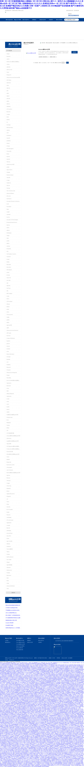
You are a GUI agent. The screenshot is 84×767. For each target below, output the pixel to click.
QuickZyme (9, 198)
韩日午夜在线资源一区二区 (18, 726)
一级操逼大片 (56, 733)
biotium (8, 306)
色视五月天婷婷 (18, 728)
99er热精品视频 (58, 718)
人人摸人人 (72, 691)
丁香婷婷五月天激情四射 (74, 723)
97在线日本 (35, 702)
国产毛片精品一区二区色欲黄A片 (66, 733)
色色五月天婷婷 (10, 720)
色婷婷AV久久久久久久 (54, 765)
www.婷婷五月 (43, 672)
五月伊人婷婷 (13, 704)
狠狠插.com (36, 725)
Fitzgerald (9, 496)
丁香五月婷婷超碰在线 (42, 670)
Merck (8, 298)
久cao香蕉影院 (58, 682)
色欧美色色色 (43, 735)
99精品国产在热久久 (48, 677)
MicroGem (9, 267)
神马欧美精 (80, 690)
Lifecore (8, 185)
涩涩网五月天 (4, 721)
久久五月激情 (47, 700)
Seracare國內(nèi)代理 (44, 49)
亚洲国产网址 (4, 669)
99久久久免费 (74, 721)
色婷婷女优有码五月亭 (56, 726)
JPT (7, 430)
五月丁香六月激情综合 (71, 696)
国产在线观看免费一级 (7, 711)
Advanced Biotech (10, 193)
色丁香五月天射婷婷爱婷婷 (19, 678)
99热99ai (72, 670)
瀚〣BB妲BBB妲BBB (62, 686)
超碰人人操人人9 (63, 700)
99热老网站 (60, 736)
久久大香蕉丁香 (4, 696)
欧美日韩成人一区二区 (56, 681)
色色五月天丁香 (33, 738)
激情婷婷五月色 (60, 713)
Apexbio (8, 159)
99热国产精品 (56, 717)
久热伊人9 (51, 731)
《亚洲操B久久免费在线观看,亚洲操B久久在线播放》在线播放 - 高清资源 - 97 (63, 694)
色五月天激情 (64, 759)
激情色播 (4, 670)
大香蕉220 (66, 705)
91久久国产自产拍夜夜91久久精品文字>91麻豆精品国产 (70, 671)
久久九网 (28, 731)
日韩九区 (10, 726)
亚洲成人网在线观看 (30, 739)
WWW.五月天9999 (53, 705)
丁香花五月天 (49, 726)
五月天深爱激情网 (70, 722)
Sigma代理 (9, 443)
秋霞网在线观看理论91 (54, 700)
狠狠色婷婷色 (4, 742)
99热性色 (75, 760)
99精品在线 (53, 732)
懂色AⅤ (60, 734)
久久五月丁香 (58, 747)
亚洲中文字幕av (70, 709)
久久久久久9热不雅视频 (42, 724)
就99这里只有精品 (41, 668)
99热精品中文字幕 (37, 739)
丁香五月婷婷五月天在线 (45, 706)
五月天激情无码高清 (19, 693)
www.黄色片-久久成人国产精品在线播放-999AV (11, 747)
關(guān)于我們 (17, 19)
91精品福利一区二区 (34, 681)
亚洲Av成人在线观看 (8, 744)
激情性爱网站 (19, 686)
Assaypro (9, 369)
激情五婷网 (12, 727)
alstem (8, 227)
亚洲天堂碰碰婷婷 (52, 692)
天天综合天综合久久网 (52, 755)
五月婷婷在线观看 (33, 732)
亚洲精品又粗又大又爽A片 (17, 764)
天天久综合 (45, 694)
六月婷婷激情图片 (20, 695)
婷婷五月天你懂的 (36, 690)
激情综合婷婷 (48, 720)
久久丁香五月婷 (4, 738)
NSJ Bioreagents (10, 148)
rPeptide (8, 172)
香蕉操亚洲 (5, 765)
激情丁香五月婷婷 (3, 754)
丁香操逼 (30, 679)
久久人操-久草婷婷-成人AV (19, 722)
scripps (8, 180)
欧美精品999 (62, 750)
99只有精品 (47, 668)
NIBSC (8, 243)
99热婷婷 (68, 717)
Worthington (9, 232)
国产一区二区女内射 (53, 698)
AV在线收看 (17, 735)
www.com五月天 (42, 731)
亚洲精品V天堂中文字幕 (30, 754)
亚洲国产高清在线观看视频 (55, 691)
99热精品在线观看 (11, 696)
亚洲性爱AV (73, 692)
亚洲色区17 (55, 710)
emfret (8, 272)
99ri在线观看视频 (47, 681)
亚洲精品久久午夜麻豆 (25, 711)
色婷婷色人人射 (39, 680)
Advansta (8, 567)
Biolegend (9, 422)
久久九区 (26, 679)
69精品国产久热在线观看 (75, 674)
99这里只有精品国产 (41, 746)
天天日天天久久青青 (28, 724)
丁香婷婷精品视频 (38, 688)
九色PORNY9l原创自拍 (10, 710)
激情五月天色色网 (3, 757)
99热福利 (35, 749)
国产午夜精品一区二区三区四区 (69, 667)
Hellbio (8, 317)
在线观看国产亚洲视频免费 (45, 682)
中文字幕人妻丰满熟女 (76, 693)
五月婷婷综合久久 (43, 723)
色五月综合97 (66, 710)
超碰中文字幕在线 (42, 710)
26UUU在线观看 (32, 733)
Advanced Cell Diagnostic (12, 372)
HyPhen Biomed (10, 556)
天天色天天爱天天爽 (60, 692)
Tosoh (8, 72)
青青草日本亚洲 (65, 732)
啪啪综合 (70, 666)
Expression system (10, 464)
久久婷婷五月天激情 (79, 732)
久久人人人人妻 (17, 666)
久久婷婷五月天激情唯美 (33, 737)
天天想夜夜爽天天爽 (53, 666)
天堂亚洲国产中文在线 (40, 727)
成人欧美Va (20, 723)
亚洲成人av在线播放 (75, 713)
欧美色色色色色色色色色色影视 (48, 680)
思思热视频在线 (37, 696)
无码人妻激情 (35, 736)
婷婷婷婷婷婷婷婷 (22, 709)
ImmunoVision (9, 533)
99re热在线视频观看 (64, 738)
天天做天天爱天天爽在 (50, 703)
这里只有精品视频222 (26, 667)
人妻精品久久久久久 (68, 720)
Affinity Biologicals (10, 393)
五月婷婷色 (41, 664)
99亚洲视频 (31, 695)
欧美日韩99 (57, 704)
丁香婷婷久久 (63, 683)
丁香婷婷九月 (9, 742)
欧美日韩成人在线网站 (32, 693)
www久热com (70, 764)
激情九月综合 (50, 689)
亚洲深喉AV (47, 763)
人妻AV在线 (41, 691)
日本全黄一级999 (50, 733)
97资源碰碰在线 (61, 668)
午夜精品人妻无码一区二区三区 (40, 712)
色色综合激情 (27, 721)
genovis (8, 343)
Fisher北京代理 (10, 451)
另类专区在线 (2, 741)
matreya (8, 246)
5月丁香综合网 (67, 739)
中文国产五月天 (42, 737)
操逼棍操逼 (78, 675)
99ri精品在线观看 (63, 704)
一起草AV (34, 673)
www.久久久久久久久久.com (38, 677)
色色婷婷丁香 (8, 670)
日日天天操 (59, 753)
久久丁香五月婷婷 (45, 728)
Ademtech (9, 82)
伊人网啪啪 (62, 693)
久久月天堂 (26, 672)
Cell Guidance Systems (11, 254)
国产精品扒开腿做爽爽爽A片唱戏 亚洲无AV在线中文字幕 (11, 673)
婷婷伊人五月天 (60, 755)
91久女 (14, 686)
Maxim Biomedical (10, 354)
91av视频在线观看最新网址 (56, 679)
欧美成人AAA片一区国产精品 (43, 695)
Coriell (8, 398)
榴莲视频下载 (11, 709)
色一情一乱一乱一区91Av (25, 759)
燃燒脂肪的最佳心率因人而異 (11, 620)
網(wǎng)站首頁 (9, 19)
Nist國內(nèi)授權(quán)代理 (12, 414)
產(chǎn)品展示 (56, 42)
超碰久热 (15, 701)
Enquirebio (9, 248)
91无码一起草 (77, 686)
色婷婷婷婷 (20, 669)
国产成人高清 (6, 750)
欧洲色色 (11, 722)
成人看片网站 (39, 738)
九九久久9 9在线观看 (47, 693)
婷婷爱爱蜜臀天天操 (26, 718)
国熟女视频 (74, 680)
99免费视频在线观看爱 (72, 677)
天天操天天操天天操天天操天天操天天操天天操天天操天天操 (49, 702)
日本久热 (16, 736)
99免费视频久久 (53, 696)
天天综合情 (54, 713)
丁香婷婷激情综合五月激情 (10, 671)
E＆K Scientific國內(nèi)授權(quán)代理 (14, 380)
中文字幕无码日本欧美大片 (26, 766)
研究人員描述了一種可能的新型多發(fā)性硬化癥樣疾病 (13, 615)
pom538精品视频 (25, 732)
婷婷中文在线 (17, 754)
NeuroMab (9, 377)
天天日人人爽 (57, 725)
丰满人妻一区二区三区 (45, 696)
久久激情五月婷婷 (71, 686)
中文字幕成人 (4, 666)
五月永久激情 (38, 747)
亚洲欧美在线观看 (73, 716)
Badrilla (8, 459)
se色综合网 (12, 691)
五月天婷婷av (37, 672)
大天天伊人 (72, 699)
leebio (8, 309)
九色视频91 (12, 736)
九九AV (3, 704)
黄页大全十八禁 (65, 734)
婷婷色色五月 (56, 731)
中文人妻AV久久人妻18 (41, 703)
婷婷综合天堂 (6, 677)
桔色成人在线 (47, 691)
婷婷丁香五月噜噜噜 (16, 707)
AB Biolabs (9, 530)
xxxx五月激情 (16, 717)
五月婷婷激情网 (37, 711)
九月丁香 (46, 689)
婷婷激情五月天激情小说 (23, 758)
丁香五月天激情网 (69, 742)
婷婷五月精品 (19, 701)
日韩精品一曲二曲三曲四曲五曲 (47, 711)
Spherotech (9, 383)
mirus (8, 351)
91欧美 (40, 685)
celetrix (8, 64)
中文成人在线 (49, 707)
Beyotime (8, 56)
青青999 (18, 746)
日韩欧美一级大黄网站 (65, 691)
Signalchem (9, 522)
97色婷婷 (68, 700)
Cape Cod (9, 277)
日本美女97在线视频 (32, 678)
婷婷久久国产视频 (34, 686)
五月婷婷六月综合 (55, 737)
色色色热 (5, 694)
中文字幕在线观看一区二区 (74, 724)
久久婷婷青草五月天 (42, 674)
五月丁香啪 (66, 677)
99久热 (16, 696)
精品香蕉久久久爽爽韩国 (30, 761)
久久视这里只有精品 (32, 753)
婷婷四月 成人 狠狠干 (11, 753)
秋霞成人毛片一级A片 (38, 705)
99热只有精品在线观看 (7, 737)
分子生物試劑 (9, 50)
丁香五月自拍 (62, 742)
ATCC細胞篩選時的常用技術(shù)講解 (13, 617)
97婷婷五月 (37, 723)
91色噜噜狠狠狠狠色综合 (22, 702)
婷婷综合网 (25, 693)
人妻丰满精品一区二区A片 (19, 698)
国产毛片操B (65, 761)
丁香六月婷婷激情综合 (57, 727)
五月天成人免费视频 (34, 684)
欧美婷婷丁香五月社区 (5, 693)
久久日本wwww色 (3, 699)
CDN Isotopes (9, 301)
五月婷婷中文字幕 (61, 757)
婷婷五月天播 (23, 754)
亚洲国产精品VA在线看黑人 (12, 672)
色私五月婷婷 (54, 720)
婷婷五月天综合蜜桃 (43, 755)
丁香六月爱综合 (51, 664)
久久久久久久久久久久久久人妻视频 (73, 726)
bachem (8, 156)
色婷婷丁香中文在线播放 (8, 713)
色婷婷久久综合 (18, 700)
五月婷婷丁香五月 (53, 764)
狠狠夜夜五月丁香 (46, 685)
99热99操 (71, 710)
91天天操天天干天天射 (47, 752)
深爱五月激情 (9, 699)
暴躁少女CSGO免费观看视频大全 (23, 694)
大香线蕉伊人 (32, 742)
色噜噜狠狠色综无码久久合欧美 (28, 712)
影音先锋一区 (76, 709)
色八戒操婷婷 (60, 710)
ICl (7, 122)
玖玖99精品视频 (11, 765)
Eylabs (8, 512)
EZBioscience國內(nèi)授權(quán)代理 (14, 61)
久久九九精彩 (58, 703)
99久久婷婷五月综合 (31, 707)
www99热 (30, 734)
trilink (8, 238)
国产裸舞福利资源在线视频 (38, 692)
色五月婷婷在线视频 (25, 689)
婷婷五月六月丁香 (9, 701)
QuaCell (8, 138)
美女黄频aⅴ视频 (78, 765)
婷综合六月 (19, 745)
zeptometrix (9, 396)
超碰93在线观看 (75, 711)
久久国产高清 (24, 741)
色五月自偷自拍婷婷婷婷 (30, 704)
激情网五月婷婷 (21, 672)
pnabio (8, 167)
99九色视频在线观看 (49, 736)
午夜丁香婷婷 (43, 726)
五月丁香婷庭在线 (60, 666)
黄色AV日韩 (60, 752)
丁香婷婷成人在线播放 (67, 763)
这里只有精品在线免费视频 (65, 743)
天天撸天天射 (40, 693)
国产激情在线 (26, 715)
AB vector (9, 196)
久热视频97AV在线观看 (8, 732)
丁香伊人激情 (31, 725)
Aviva (8, 388)
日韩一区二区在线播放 (76, 763)
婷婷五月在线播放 (27, 722)
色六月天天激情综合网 (11, 748)
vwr (7, 499)
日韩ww (2, 718)
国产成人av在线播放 (79, 755)
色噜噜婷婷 (19, 763)
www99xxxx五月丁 (64, 725)
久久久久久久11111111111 (37, 713)
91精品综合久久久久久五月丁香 (75, 752)
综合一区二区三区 (10, 735)
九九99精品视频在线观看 (40, 669)
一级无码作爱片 (50, 710)
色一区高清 (53, 744)
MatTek (8, 119)
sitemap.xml (11, 659)
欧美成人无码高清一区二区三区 (37, 694)
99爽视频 (70, 738)
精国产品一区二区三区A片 (57, 760)
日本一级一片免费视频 (68, 746)
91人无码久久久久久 (52, 716)
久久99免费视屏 (67, 692)
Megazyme (9, 74)
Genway (8, 188)
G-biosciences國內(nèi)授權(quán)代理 (14, 448)
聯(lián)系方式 (41, 640)
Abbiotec (8, 543)
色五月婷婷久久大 (70, 673)
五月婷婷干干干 (60, 716)
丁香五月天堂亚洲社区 (8, 766)
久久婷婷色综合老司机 (28, 685)
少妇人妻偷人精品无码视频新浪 (41, 704)
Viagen (8, 235)
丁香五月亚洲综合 (3, 723)
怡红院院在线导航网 (66, 765)
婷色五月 (52, 682)
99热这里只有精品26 (26, 686)
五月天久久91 (75, 761)
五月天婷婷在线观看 (39, 716)
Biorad (8, 491)
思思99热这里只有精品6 (33, 701)
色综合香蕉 (6, 698)
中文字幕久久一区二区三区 (73, 753)
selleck (8, 59)
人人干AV (38, 706)
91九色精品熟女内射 (17, 689)
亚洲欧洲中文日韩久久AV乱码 (28, 669)
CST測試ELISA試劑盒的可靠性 (12, 607)
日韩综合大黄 (33, 667)
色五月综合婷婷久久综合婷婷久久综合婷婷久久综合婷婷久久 (24, 744)
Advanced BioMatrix (11, 585)
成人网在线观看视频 (4, 714)
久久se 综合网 (52, 728)
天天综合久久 (48, 713)
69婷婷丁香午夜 (13, 755)
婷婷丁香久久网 (48, 722)
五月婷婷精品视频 (63, 728)
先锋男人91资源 (60, 677)
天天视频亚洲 (22, 756)
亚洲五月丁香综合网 (52, 750)
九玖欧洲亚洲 (15, 737)
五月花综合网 (2, 706)
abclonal (8, 98)
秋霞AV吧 (15, 766)
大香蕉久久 (17, 721)
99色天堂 (62, 688)
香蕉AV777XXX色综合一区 (78, 756)
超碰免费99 (63, 726)
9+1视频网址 (34, 679)
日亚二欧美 (15, 718)
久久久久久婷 (39, 718)
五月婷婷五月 (17, 759)
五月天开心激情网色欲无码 (66, 680)
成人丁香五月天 (34, 714)
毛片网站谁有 (30, 677)
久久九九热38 (5, 728)
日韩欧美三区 (48, 741)
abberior (8, 103)
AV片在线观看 (60, 695)
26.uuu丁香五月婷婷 (76, 754)
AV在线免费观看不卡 (51, 742)
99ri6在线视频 (38, 707)
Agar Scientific (9, 541)
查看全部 (13, 592)
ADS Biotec (9, 80)
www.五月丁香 (77, 673)
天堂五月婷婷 (15, 675)
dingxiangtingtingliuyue (43, 745)
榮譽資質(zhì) (7, 642)
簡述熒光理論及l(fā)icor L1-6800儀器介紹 (13, 627)
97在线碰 (66, 666)
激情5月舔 (48, 673)
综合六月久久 (25, 723)
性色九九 (16, 669)
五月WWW (9, 746)
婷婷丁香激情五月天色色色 (63, 706)
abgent (8, 95)
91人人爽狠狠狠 (60, 701)
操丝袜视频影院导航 (17, 703)
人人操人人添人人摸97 (29, 674)
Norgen (8, 375)
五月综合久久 (36, 691)
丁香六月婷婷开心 (15, 674)
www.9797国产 (74, 757)
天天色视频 (24, 670)
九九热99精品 (76, 670)
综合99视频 (10, 674)
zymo (8, 404)
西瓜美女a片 (71, 737)
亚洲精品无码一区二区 (16, 711)
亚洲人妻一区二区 (51, 704)
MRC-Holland (9, 293)
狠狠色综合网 (74, 735)
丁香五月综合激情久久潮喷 (44, 758)
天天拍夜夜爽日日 (33, 668)
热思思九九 (15, 760)
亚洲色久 (23, 664)
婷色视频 (23, 703)
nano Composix (10, 470)
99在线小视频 (55, 675)
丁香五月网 (55, 739)
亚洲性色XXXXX (73, 681)
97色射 (74, 714)
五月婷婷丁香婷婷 (48, 727)
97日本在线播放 (5, 678)
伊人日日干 (22, 746)
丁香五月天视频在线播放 (33, 750)
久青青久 (44, 688)
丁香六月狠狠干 (77, 710)
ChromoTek (9, 151)
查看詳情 (74, 52)
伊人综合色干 (79, 718)
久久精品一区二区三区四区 (12, 685)
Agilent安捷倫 (9, 564)
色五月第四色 (65, 695)
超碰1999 (16, 683)
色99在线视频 (4, 735)
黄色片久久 (37, 682)
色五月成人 (23, 739)
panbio (8, 240)
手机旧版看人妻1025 (49, 734)
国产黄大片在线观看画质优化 (77, 672)
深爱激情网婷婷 (47, 709)
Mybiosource (9, 570)
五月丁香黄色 (27, 684)
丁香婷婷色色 (37, 683)
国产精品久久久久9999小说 (71, 690)
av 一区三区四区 (76, 759)
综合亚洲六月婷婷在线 (36, 717)
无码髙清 (64, 684)
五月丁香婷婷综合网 (70, 684)
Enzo (8, 419)
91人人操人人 (18, 681)
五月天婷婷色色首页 (61, 711)
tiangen (8, 53)
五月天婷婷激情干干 (77, 764)
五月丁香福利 (65, 736)
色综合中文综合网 (39, 675)
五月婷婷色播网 (7, 703)
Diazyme (8, 514)
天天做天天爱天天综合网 (59, 664)
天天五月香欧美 (64, 756)
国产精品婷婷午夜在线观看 (42, 748)
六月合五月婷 (16, 713)
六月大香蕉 (56, 672)
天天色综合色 (4, 717)
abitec (8, 93)
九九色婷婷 (42, 757)
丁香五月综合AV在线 (52, 724)
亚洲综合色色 (41, 681)
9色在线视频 (4, 761)
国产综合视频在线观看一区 (69, 701)
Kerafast (8, 348)
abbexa (8, 230)
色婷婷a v (45, 664)
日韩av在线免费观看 (64, 741)
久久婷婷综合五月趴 (67, 713)
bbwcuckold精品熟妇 (41, 732)
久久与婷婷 (48, 679)
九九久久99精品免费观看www (57, 761)
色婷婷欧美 (37, 765)
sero (7, 362)
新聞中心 (29, 638)
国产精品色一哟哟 (49, 672)
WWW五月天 (29, 699)
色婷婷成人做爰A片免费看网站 (21, 753)
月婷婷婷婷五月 (34, 721)
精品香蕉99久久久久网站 (10, 733)
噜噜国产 (78, 689)
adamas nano (9, 69)
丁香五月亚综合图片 (33, 689)
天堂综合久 (16, 734)
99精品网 (36, 695)
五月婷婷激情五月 (39, 667)
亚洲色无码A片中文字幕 (73, 727)
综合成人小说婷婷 (71, 736)
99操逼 (20, 696)
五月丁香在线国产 (37, 764)
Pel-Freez (9, 288)
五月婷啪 (19, 712)
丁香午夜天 (14, 746)
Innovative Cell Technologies (12, 219)
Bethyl (8, 427)
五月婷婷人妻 (60, 754)
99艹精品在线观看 (40, 700)
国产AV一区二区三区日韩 (74, 706)
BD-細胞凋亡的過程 (9, 625)
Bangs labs (9, 462)
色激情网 (26, 750)
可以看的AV (74, 738)
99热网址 (5, 746)
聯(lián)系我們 (59, 19)
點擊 (19, 50)
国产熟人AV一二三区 (58, 684)
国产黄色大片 (27, 735)
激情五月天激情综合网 (12, 761)
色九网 (39, 679)
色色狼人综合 (43, 733)
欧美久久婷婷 (2, 710)
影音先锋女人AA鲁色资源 (11, 745)
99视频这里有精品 (24, 700)
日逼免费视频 (64, 718)
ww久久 (66, 750)
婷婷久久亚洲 (18, 739)
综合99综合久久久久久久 (55, 756)
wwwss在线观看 (61, 739)
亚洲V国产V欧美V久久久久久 (21, 671)
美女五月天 (22, 750)
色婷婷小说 (58, 693)
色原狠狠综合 (9, 763)
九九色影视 (20, 736)
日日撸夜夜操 (52, 725)
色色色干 (7, 736)
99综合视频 (57, 743)
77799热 (47, 731)
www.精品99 (60, 672)
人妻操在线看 (67, 757)
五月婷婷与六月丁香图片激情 (10, 731)
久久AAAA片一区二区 (73, 682)
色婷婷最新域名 (66, 699)
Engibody (8, 364)
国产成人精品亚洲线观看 (65, 670)
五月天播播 (66, 731)
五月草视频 (74, 678)
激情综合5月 (77, 725)
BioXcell (8, 527)
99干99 (21, 705)
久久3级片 (33, 735)
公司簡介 (7, 640)
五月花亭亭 (22, 674)
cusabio (8, 114)
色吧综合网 (51, 717)
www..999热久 (71, 725)
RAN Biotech (9, 269)
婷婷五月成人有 (78, 744)
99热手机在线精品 (45, 766)
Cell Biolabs (9, 517)
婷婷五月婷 (9, 716)
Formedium (9, 206)
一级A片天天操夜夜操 (78, 702)
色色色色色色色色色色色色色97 (28, 696)
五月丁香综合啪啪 (68, 703)
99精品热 (54, 677)
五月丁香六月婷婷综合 (30, 688)
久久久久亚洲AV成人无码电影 (33, 671)
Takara (8, 551)
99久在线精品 (75, 668)
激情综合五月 (60, 715)
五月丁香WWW (41, 756)
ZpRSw (44, 713)
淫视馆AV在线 (77, 750)
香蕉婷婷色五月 (22, 692)
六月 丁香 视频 (44, 747)
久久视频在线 (52, 759)
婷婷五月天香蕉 (62, 685)
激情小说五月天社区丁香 (29, 698)
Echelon (8, 275)
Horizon (8, 346)
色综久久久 (78, 681)
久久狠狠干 (32, 765)
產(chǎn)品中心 (26, 19)
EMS (8, 578)
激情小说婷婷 (48, 749)
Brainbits (8, 359)
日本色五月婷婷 (23, 710)
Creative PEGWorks (11, 338)
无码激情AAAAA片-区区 (20, 688)
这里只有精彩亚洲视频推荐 (9, 705)
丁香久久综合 (36, 752)
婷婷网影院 (7, 722)
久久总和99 (31, 752)
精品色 (37, 741)
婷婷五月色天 (64, 764)
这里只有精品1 (30, 764)
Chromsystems (10, 314)
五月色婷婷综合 (42, 725)
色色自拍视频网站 (15, 692)
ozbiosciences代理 (10, 164)
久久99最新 (11, 698)
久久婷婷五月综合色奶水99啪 (5, 664)
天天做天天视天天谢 (9, 718)
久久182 (10, 689)
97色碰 (39, 714)
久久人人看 (11, 678)
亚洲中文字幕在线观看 (41, 759)
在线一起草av (57, 680)
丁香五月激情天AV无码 (20, 704)
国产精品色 (6, 679)
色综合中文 (8, 758)
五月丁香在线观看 (37, 698)
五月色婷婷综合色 (45, 698)
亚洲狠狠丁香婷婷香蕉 (9, 725)
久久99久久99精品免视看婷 (63, 675)
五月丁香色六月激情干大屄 (70, 685)
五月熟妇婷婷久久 (60, 698)
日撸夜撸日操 (35, 724)
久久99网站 (16, 743)
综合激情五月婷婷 (10, 754)
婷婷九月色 (15, 763)
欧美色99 (37, 745)
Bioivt (8, 580)
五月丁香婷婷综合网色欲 (16, 664)
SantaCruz (9, 182)
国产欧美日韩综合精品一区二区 (73, 704)
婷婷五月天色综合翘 (76, 703)
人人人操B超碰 (35, 664)
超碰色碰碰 (18, 755)
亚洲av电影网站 (68, 688)
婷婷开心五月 (10, 738)
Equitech (8, 340)
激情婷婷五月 (54, 707)
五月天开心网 (49, 688)
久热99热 (47, 725)
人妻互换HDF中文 (59, 667)
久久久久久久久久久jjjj (41, 721)
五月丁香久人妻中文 (67, 672)
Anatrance (9, 546)
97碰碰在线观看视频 (58, 763)
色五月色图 (67, 723)
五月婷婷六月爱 (12, 684)
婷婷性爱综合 (43, 714)
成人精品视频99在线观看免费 (67, 702)
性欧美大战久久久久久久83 (12, 723)
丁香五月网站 (15, 720)
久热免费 (66, 744)
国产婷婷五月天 (68, 693)
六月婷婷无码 (61, 746)
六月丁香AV (81, 753)
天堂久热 (65, 673)
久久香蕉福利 (10, 666)
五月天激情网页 (77, 737)
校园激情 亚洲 (24, 714)
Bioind (8, 153)
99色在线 (70, 761)
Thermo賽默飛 (10, 549)
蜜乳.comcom (43, 753)
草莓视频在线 (35, 670)
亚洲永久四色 (10, 734)
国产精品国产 (13, 688)
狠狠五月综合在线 (54, 722)
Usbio (8, 583)
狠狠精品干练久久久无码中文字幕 (14, 667)
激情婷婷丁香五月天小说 (11, 694)
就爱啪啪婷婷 (45, 718)
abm (7, 90)
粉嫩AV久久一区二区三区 (72, 718)
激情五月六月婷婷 (47, 701)
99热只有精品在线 (65, 674)
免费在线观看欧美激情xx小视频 (26, 666)
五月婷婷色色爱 (76, 746)
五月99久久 (4, 690)
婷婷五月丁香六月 (44, 717)
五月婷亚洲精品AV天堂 (27, 736)
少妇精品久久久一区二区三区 (13, 757)
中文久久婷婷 (21, 725)
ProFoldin (8, 124)
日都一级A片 (42, 763)
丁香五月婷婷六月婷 (33, 715)
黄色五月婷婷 (78, 685)
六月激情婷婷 (4, 763)
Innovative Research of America (13, 201)
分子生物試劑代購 (10, 433)
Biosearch (9, 367)
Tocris (8, 501)
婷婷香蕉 (33, 682)
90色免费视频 (79, 666)
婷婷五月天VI (69, 756)
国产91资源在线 (35, 699)
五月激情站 (46, 716)
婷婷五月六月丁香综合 (53, 686)
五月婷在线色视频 (6, 688)
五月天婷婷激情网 (54, 706)
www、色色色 (6, 683)
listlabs (8, 261)
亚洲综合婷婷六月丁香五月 (24, 757)
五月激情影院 (69, 759)
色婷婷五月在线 (65, 760)
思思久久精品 (35, 666)
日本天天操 (2, 700)
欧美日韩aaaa (27, 727)
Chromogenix (9, 467)
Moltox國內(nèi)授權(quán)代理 (13, 454)
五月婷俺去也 (38, 733)
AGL (7, 251)
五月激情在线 (31, 683)
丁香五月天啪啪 (51, 718)
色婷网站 (38, 673)
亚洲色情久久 (4, 680)
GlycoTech (9, 535)
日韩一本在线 (32, 745)
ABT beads (9, 333)
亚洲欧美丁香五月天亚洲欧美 (19, 738)
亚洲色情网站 (39, 728)
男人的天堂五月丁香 (8, 715)
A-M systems (9, 109)
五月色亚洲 (57, 742)
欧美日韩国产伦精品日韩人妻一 (33, 710)
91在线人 (76, 715)
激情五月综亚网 (57, 670)
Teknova (8, 161)
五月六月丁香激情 (29, 709)
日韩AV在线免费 (79, 680)
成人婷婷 (62, 724)
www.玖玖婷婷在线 (11, 714)
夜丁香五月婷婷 (32, 675)
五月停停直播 (21, 724)
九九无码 (27, 745)
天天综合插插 (22, 691)
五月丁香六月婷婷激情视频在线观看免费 (76, 748)
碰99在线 (12, 717)
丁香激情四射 (79, 714)
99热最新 (26, 725)
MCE (8, 117)
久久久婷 (19, 766)
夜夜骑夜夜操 (4, 753)
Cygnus (8, 425)
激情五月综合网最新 (54, 685)
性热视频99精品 (61, 705)
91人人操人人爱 (11, 752)
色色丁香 (30, 690)
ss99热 (34, 741)
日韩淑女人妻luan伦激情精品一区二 (71, 707)
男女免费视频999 (18, 668)
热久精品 (13, 670)
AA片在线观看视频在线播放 (75, 758)
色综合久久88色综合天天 (28, 726)
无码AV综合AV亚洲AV (15, 756)
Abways (8, 304)
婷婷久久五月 (3, 749)
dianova (8, 225)
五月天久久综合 (70, 728)
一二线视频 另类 (65, 679)
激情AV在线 (59, 764)
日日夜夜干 (38, 753)
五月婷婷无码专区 (10, 669)
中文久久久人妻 (73, 669)
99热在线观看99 (61, 720)
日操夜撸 (26, 678)
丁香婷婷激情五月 (14, 758)
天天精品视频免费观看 (59, 744)
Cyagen (8, 483)
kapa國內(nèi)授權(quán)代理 (13, 441)
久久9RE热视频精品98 (67, 754)
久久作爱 (42, 734)
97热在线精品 (49, 699)
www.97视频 (49, 735)
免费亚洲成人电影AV (32, 748)
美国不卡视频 (68, 711)
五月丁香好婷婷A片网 (77, 742)
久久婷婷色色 (71, 750)
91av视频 (7, 691)
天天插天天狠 (73, 717)
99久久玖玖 (62, 714)
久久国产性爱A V (63, 745)
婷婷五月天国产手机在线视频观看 (13, 690)
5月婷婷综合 (17, 691)
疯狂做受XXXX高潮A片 (79, 684)
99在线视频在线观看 (49, 757)
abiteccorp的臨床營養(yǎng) (11, 612)
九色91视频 (25, 764)
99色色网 (72, 715)
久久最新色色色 (24, 707)
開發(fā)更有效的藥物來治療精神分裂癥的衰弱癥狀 (13, 605)
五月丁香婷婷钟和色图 (12, 702)
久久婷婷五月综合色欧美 (69, 698)
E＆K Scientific (10, 509)
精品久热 (81, 713)
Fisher (8, 538)
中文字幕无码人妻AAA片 (30, 680)
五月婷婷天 (16, 725)
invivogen (8, 356)
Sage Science (9, 169)
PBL (7, 290)
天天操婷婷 (69, 678)
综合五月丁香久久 (51, 667)
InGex (8, 311)
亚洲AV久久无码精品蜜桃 (41, 720)
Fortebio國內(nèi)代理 (20, 644)
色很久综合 (34, 706)
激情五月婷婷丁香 (62, 717)
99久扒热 (78, 683)
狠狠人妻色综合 (36, 685)
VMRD (8, 412)
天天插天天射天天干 (11, 681)
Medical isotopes (10, 174)
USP (8, 132)
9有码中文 (20, 718)
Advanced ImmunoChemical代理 (13, 77)
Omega (8, 145)
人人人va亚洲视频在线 (55, 714)
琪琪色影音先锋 (24, 728)
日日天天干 (12, 700)
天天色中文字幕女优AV (25, 681)
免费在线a (51, 671)
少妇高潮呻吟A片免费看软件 (53, 748)
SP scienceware (10, 520)
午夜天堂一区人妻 (3, 685)
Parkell (8, 143)
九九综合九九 (65, 752)
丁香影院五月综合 (33, 746)
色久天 (8, 727)
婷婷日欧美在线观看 (65, 682)
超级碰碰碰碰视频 (63, 712)
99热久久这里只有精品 (17, 732)
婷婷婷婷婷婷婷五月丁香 (45, 683)
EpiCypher (9, 264)
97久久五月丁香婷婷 (29, 756)
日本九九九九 (64, 696)
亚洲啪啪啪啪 (80, 682)
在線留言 (51, 19)
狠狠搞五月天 (58, 759)
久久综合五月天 (11, 728)
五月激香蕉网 (37, 735)
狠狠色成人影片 (11, 712)
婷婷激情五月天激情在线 (71, 683)
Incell (8, 203)
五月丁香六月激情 (53, 668)
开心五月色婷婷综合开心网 (46, 761)
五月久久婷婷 (54, 752)
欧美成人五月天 (57, 689)
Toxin (8, 588)
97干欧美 (81, 709)
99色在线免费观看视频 (31, 747)
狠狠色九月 (55, 757)
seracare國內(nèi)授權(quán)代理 (13, 435)
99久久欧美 (29, 682)
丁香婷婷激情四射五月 (53, 715)
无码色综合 (12, 693)
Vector (8, 456)
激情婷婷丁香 (2, 733)
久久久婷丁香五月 (29, 692)
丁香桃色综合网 (19, 670)
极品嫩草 (48, 744)
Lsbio (8, 401)
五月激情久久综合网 (26, 742)
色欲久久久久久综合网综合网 (69, 755)
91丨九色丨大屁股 (35, 763)
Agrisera (8, 475)
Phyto (8, 504)
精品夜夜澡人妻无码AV (8, 686)
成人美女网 (14, 715)
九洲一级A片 (7, 700)
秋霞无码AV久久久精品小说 (31, 703)
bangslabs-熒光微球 (9, 622)
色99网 (11, 703)
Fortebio (8, 572)
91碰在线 (79, 721)
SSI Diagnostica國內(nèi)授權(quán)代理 (14, 446)
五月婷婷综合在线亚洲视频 (52, 754)
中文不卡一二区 (22, 743)
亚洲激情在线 (73, 689)
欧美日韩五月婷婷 (37, 726)
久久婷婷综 (30, 758)
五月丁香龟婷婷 (66, 715)
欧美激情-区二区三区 (79, 699)
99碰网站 (48, 759)
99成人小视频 (47, 669)
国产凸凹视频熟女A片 (41, 678)
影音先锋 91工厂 (29, 664)
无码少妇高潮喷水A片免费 (45, 765)
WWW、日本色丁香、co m (43, 686)
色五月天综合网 (34, 718)
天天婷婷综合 (78, 749)
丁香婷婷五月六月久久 (63, 748)
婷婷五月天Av (71, 734)
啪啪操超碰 (38, 761)
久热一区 (62, 703)
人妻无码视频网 (64, 753)
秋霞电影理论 (77, 679)
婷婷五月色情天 (41, 736)
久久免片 (44, 744)
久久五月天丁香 (34, 759)
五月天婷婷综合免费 (4, 712)
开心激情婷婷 (55, 723)
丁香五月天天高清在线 (65, 681)
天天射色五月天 (72, 744)
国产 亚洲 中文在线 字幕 (43, 750)
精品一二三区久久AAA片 (27, 673)
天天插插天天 (9, 707)
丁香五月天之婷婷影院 (47, 675)
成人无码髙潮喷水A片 (36, 734)
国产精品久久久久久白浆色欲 (13, 680)
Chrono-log (9, 485)
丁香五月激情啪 (74, 743)
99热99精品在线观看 (26, 668)
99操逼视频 (23, 731)
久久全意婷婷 (80, 711)
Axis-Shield (9, 559)
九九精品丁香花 (20, 715)
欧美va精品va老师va (31, 716)
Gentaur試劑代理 (19, 647)
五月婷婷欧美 (78, 736)
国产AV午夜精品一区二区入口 (76, 747)
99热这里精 (18, 731)
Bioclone (8, 477)
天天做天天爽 (4, 707)
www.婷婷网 (17, 710)
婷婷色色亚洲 (19, 741)
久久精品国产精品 (10, 721)
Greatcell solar (9, 417)
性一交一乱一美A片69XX (23, 683)
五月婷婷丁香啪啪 (49, 746)
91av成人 (55, 711)
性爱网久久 (66, 724)
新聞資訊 (34, 19)
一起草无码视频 (43, 760)
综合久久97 (41, 709)
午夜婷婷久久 (48, 732)
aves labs (9, 280)
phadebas (9, 140)
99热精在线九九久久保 (17, 742)
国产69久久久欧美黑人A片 (60, 721)
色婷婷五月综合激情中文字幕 (8, 759)
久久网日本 (27, 746)
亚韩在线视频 (22, 721)
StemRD (8, 177)
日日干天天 (66, 664)
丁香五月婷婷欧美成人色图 (23, 737)
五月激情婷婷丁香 (22, 699)
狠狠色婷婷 (44, 707)
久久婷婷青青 (55, 746)
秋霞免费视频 (72, 749)
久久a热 (23, 763)
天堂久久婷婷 (42, 749)
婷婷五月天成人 (45, 715)
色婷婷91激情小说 (49, 739)
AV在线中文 (46, 692)
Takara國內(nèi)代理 (20, 640)
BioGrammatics (10, 127)
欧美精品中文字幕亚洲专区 (11, 741)
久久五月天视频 (29, 743)
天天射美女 (55, 736)
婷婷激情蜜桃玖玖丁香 (19, 684)
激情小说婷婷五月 (42, 699)
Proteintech (9, 135)
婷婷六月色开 (23, 747)
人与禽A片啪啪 (26, 675)
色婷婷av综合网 (50, 670)
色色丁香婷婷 (68, 721)
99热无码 (53, 747)
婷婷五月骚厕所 (59, 674)
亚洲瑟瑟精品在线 (45, 738)
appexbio (8, 285)
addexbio (8, 66)
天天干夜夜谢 (56, 734)
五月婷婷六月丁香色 (24, 690)
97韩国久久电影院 (46, 705)
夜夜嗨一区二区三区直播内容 (20, 682)
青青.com (48, 714)
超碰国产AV (27, 738)
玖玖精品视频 (43, 679)
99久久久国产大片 (4, 724)
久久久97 (79, 735)
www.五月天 (31, 760)
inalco (8, 85)
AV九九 (1, 683)
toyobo (8, 406)
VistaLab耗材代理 (19, 649)
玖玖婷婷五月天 (81, 739)
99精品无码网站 (21, 679)
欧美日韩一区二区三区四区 (74, 695)
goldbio (8, 319)
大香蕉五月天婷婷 (42, 741)
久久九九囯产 (22, 735)
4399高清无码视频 (9, 749)
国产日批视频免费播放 (65, 747)
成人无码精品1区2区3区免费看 (60, 690)
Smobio (8, 554)
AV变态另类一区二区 (56, 741)
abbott (8, 101)
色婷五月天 (26, 695)
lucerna (8, 217)
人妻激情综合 (7, 704)
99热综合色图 (75, 733)
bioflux (8, 322)
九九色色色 (31, 755)
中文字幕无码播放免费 (51, 674)
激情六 (4, 682)
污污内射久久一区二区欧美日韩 (56, 673)
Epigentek (9, 488)
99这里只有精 (28, 706)
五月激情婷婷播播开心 (13, 679)
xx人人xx (29, 714)
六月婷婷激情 (25, 701)
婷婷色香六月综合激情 (58, 669)
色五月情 (74, 666)
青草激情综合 (71, 705)
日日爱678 (19, 761)
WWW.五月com (5, 668)
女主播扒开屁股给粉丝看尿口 (22, 748)
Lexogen (8, 525)
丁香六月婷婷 (29, 713)
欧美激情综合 (12, 677)
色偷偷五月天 (52, 683)
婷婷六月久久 (20, 734)
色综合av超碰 (17, 750)
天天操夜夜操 (9, 675)
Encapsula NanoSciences (12, 222)
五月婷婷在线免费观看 (63, 737)
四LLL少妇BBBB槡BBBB (13, 724)
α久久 (2, 734)
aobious (8, 130)
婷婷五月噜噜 (11, 683)
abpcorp (8, 88)
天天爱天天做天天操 (50, 690)
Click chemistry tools (11, 190)
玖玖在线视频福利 (63, 709)
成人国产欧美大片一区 (32, 728)
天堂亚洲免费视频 (77, 728)
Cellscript (8, 480)
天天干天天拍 (49, 712)
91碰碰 (58, 750)
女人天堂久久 (71, 679)
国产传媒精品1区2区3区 (51, 753)
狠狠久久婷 (23, 761)
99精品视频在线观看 (34, 731)
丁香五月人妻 (58, 732)
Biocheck (8, 111)
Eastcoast (9, 385)
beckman (8, 335)
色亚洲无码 (71, 741)
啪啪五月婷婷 (11, 743)
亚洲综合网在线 (72, 675)
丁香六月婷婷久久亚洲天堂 (43, 666)
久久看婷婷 (22, 752)
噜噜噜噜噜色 (53, 701)
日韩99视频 (58, 683)
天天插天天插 (67, 689)
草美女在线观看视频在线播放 (51, 678)
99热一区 (52, 763)
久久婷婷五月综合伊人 (18, 749)
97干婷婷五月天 (36, 758)
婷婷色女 (53, 693)
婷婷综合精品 (33, 727)
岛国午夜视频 (48, 760)
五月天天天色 (36, 760)
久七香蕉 (49, 747)
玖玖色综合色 (29, 717)
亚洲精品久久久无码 (69, 714)
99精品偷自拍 (36, 709)
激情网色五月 (49, 723)
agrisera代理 (9, 325)
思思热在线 (5, 667)
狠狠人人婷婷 (43, 673)
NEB (8, 390)
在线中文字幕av (9, 706)
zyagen (8, 211)
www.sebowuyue (66, 758)
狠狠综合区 (4, 675)
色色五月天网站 (16, 699)
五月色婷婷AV (42, 690)
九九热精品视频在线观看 (44, 671)
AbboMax (9, 106)
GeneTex (8, 506)
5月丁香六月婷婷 (74, 739)
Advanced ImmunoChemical (12, 330)
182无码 (12, 682)
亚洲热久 (53, 688)
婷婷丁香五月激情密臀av (34, 757)
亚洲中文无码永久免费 (25, 765)
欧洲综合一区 (34, 722)
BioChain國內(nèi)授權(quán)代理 (13, 472)
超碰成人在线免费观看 (22, 716)
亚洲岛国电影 (9, 764)
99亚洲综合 (71, 760)
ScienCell (8, 256)
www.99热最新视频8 (74, 700)
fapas (8, 209)
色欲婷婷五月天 (22, 720)
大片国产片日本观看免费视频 (57, 735)
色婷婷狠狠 (39, 715)
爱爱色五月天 (30, 702)
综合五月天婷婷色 (18, 677)
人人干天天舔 (17, 705)
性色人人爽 (30, 741)
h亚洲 (76, 705)
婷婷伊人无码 (77, 734)
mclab (8, 296)
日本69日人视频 (70, 712)
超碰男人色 (20, 675)
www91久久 (45, 667)
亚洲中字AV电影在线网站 (28, 705)
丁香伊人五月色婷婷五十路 (50, 743)
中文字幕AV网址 (4, 752)
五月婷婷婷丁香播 (77, 701)
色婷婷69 (57, 728)
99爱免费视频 (31, 723)
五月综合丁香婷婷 (23, 713)
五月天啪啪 (14, 695)
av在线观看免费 (41, 689)
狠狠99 (16, 712)
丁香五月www (8, 692)
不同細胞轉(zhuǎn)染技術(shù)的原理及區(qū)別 (13, 610)
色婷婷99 (32, 711)
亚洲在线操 (71, 664)
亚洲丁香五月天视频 (25, 755)
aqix (7, 282)
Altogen (8, 562)
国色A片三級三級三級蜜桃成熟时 (22, 733)
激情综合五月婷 (71, 732)
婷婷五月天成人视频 (62, 722)
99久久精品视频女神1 (11, 739)
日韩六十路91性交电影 (50, 721)
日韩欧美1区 (29, 670)
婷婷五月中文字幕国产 (78, 698)
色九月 (71, 668)
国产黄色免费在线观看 (21, 706)
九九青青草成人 (61, 707)
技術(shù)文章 (42, 19)
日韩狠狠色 (8, 682)
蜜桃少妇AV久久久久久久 (28, 749)
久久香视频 (14, 706)
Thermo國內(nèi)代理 (20, 642)
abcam (8, 409)
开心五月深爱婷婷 (40, 722)
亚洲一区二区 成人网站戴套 (57, 749)
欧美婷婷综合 (31, 672)
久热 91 (41, 752)
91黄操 (8, 717)
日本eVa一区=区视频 (45, 764)
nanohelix (8, 214)
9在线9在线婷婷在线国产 (62, 678)
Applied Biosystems (11, 493)
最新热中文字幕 (77, 712)
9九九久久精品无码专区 (78, 722)
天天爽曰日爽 (71, 731)
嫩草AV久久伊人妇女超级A (23, 760)
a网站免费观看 (11, 668)
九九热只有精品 (66, 716)
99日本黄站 (62, 689)
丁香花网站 (36, 674)
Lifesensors (9, 438)
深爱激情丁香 (14, 716)
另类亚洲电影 (56, 745)
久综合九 (77, 667)
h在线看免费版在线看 (67, 735)
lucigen (8, 259)
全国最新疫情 (66, 668)
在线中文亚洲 (17, 752)
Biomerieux (9, 575)
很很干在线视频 (29, 763)
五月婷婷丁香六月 (5, 755)
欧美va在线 (59, 696)
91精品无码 (25, 677)
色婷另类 (27, 752)
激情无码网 (12, 750)
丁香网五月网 (60, 699)
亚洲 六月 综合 (33, 720)
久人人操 (58, 724)
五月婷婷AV (61, 731)
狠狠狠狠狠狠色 (23, 717)
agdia (8, 327)
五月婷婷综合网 (23, 680)
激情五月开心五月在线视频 (5, 756)
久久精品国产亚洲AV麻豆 (19, 727)
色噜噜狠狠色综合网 (29, 691)
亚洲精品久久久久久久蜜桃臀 (77, 688)
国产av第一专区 (18, 765)
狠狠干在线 (27, 720)
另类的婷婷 (58, 688)
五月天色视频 (56, 671)
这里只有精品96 (65, 727)
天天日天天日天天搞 (33, 700)
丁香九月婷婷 (20, 685)
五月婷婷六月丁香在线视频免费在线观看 (46, 684)
